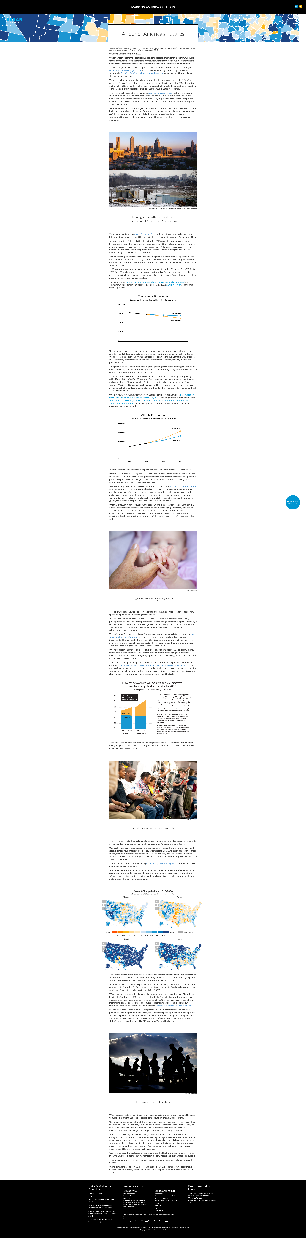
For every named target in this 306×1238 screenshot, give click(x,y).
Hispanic (126, 939)
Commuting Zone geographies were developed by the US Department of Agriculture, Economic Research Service (153, 1228)
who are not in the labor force (182, 486)
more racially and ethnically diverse (162, 863)
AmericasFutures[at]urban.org (199, 1196)
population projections (144, 234)
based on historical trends (160, 92)
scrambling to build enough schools (125, 70)
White (179, 897)
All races (126, 897)
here (146, 1221)
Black (180, 939)
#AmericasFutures (195, 1198)
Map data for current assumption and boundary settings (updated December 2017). (102, 1213)
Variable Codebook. (95, 1193)
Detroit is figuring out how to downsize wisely (142, 73)
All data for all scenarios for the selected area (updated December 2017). (101, 1199)
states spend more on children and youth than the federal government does (153, 665)
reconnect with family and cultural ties (173, 1005)
